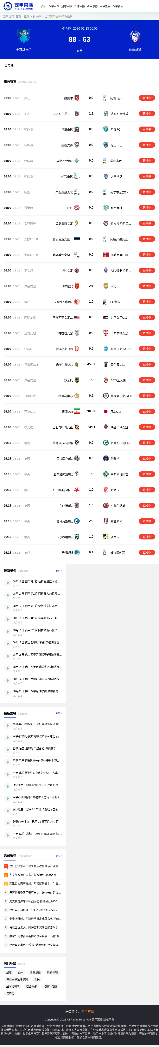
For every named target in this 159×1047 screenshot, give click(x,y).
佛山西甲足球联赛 (17, 979)
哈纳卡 (115, 490)
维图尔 (68, 98)
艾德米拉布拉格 (63, 443)
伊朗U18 (67, 411)
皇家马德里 (13, 986)
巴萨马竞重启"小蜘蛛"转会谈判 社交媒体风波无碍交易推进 (44, 944)
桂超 (27, 192)
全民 (37, 979)
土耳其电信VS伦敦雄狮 (59, 16)
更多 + (58, 570)
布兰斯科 (116, 521)
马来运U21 (31, 364)
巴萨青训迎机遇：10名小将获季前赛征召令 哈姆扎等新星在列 (46, 910)
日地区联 (30, 396)
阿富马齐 (116, 98)
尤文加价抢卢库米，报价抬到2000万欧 (32, 874)
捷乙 (27, 490)
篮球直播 (79, 6)
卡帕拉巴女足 (64, 333)
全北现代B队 (64, 161)
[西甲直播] (18, 11)
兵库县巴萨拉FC (121, 396)
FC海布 (115, 302)
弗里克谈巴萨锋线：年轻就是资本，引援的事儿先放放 (41, 883)
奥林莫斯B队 (64, 521)
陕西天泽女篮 (119, 427)
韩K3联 (29, 161)
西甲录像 (92, 6)
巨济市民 (67, 129)
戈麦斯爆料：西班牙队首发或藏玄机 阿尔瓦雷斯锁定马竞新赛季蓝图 (50, 918)
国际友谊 (30, 317)
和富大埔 (116, 208)
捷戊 (27, 302)
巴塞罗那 (31, 986)
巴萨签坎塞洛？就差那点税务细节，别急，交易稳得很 (41, 866)
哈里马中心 (65, 396)
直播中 (147, 97)
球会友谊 (30, 286)
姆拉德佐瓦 (117, 552)
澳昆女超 (30, 333)
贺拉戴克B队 (64, 458)
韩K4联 (29, 129)
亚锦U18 (29, 411)
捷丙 (27, 443)
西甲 (20, 972)
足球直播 (66, 6)
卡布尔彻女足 (119, 333)
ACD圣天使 (118, 380)
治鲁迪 (115, 458)
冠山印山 (116, 145)
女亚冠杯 (30, 223)
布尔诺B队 (66, 505)
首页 (44, 6)
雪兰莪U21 (118, 364)
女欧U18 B (31, 239)
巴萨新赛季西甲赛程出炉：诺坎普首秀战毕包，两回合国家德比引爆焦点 (52, 892)
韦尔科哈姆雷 (119, 474)
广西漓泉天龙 (64, 192)
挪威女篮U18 (119, 255)
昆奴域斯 (67, 552)
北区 (70, 208)
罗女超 (28, 270)
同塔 (114, 286)
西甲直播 (53, 6)
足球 (9, 972)
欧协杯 (37, 16)
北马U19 (29, 349)
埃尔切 (10, 993)
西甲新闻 (117, 6)
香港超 (28, 208)
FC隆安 (68, 286)
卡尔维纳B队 (64, 537)
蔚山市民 (116, 161)
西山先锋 (67, 145)
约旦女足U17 (119, 317)
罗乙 (27, 98)
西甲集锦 (105, 6)
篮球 (26, 16)
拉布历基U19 (64, 349)
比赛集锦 (52, 972)
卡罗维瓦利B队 (63, 302)
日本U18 (115, 411)
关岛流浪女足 (64, 223)
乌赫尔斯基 (118, 505)
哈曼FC (115, 129)
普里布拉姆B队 (120, 443)
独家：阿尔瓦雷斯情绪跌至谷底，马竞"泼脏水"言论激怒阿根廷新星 (49, 936)
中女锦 (28, 427)
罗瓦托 (68, 380)
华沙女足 (67, 270)
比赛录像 (35, 972)
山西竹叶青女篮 (63, 427)
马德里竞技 (50, 986)
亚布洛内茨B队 (63, 474)
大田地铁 (116, 176)
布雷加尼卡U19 (120, 349)
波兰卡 (115, 537)
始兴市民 (67, 176)
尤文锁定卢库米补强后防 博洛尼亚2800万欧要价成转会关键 (45, 901)
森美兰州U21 (64, 364)
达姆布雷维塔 (119, 114)
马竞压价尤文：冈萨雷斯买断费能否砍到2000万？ (39, 927)
